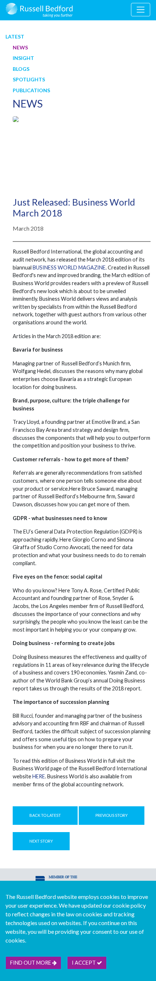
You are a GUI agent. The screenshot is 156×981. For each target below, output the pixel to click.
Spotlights (29, 79)
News (20, 47)
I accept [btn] (84, 963)
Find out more (31, 963)
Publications (31, 90)
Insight (23, 58)
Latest (14, 36)
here (38, 776)
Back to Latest (45, 815)
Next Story (41, 841)
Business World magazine (69, 267)
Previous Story (111, 815)
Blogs (21, 69)
